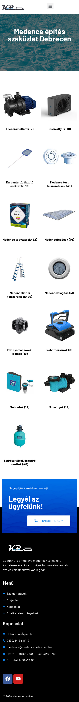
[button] (50, 6)
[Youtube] (18, 679)
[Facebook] (7, 679)
